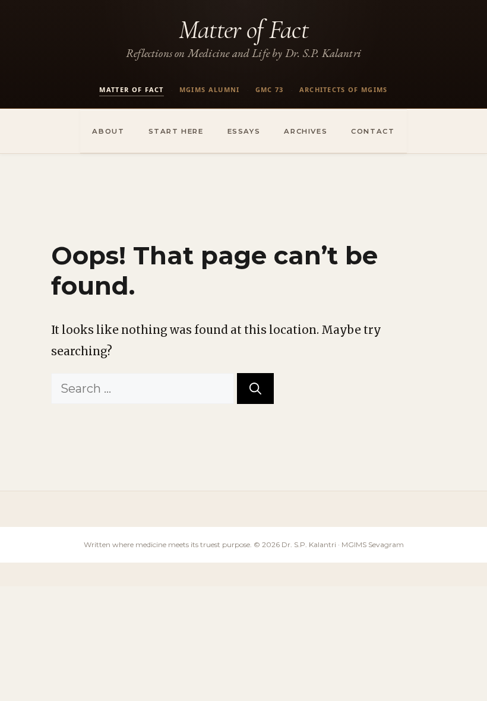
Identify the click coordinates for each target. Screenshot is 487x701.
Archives (305, 131)
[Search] (255, 388)
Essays (244, 131)
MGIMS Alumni (209, 89)
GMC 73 (269, 89)
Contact (372, 131)
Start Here (176, 131)
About (108, 131)
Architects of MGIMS (343, 89)
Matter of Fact (243, 29)
